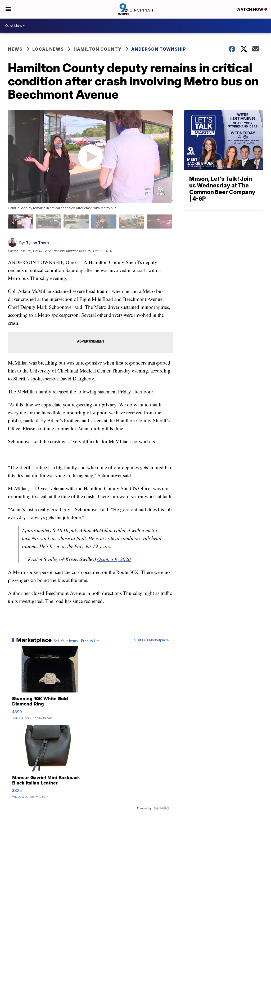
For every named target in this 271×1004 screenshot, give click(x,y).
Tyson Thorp (37, 242)
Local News (48, 49)
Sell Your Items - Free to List (77, 641)
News (15, 49)
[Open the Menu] (8, 9)
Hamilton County (97, 49)
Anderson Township (158, 49)
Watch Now (250, 9)
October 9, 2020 (114, 559)
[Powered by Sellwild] (161, 808)
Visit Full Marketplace (151, 640)
